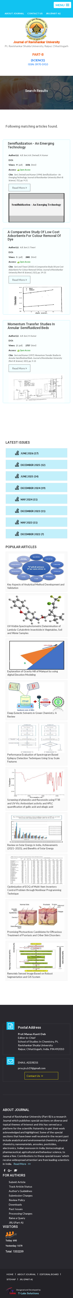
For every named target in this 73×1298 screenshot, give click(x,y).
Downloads (15, 1204)
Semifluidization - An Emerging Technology (31, 145)
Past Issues (16, 1209)
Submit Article (17, 1182)
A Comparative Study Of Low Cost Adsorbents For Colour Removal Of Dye (34, 235)
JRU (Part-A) (53, 13)
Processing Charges (20, 1213)
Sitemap (11, 1279)
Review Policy (17, 1200)
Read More (18, 187)
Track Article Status (20, 1186)
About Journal (14, 13)
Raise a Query (17, 1218)
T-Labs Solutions (28, 1293)
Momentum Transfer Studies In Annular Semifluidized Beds (31, 326)
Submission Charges (21, 1195)
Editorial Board (49, 1274)
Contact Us (34, 13)
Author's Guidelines (20, 1191)
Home (10, 1274)
